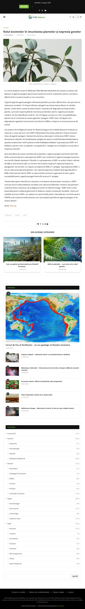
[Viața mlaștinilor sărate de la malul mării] (12, 398)
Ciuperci (44, 533)
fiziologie (8, 215)
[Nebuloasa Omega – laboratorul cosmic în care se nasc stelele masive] (12, 411)
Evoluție (44, 543)
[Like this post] (38, 224)
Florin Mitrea (9, 35)
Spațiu (43, 498)
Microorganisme (44, 553)
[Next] (33, 6)
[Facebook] (39, 10)
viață (25, 215)
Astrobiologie (44, 503)
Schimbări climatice (44, 493)
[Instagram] (42, 10)
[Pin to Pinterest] (45, 224)
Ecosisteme (44, 538)
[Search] (70, 17)
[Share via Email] (47, 224)
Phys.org (13, 205)
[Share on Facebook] (40, 224)
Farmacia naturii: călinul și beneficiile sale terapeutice (41, 381)
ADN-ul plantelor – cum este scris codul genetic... (63, 265)
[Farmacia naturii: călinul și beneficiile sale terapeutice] (12, 384)
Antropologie (44, 448)
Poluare (44, 488)
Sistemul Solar (44, 518)
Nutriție (44, 453)
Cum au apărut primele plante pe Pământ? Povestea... (22, 265)
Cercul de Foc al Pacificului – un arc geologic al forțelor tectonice (38, 345)
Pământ (43, 463)
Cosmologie (44, 513)
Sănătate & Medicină (44, 458)
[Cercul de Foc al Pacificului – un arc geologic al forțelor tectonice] (42, 317)
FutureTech (43, 433)
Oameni (43, 438)
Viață (43, 523)
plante (17, 215)
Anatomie (44, 443)
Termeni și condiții (18, 592)
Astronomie (44, 508)
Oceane (44, 483)
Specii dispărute (44, 563)
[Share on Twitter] (42, 224)
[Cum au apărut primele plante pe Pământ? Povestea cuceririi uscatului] (22, 249)
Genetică (44, 548)
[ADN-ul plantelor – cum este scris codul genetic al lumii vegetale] (63, 249)
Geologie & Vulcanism (44, 473)
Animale (44, 528)
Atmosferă (44, 468)
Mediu (44, 478)
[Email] (45, 10)
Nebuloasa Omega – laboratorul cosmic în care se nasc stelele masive (47, 408)
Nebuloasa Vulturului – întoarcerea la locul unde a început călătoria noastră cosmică (50, 369)
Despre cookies (58, 592)
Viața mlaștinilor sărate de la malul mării (36, 395)
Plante (44, 558)
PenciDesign (60, 606)
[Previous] (30, 6)
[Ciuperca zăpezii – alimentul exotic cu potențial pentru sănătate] (12, 357)
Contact (71, 592)
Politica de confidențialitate (39, 592)
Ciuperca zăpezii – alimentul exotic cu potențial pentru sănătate (45, 354)
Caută (75, 576)
